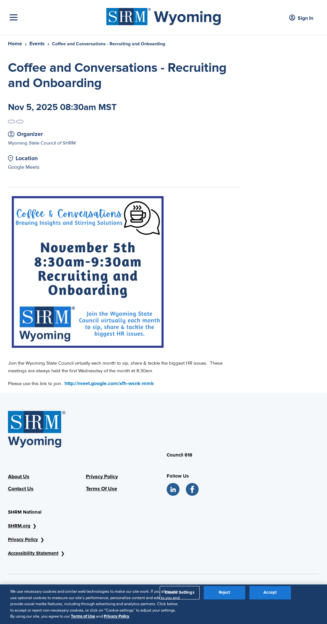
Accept (270, 592)
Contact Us (21, 489)
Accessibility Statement (33, 553)
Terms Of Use (101, 489)
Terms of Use (83, 616)
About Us (18, 476)
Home (15, 43)
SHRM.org (19, 526)
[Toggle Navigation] (56, 17)
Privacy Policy (102, 476)
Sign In (305, 18)
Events (37, 43)
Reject (224, 592)
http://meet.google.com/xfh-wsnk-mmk (109, 383)
